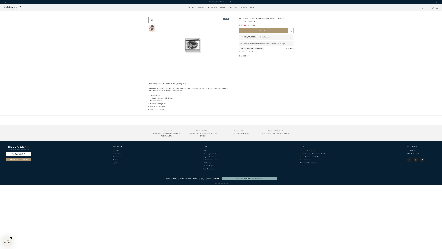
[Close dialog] (236, 109)
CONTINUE (221, 144)
